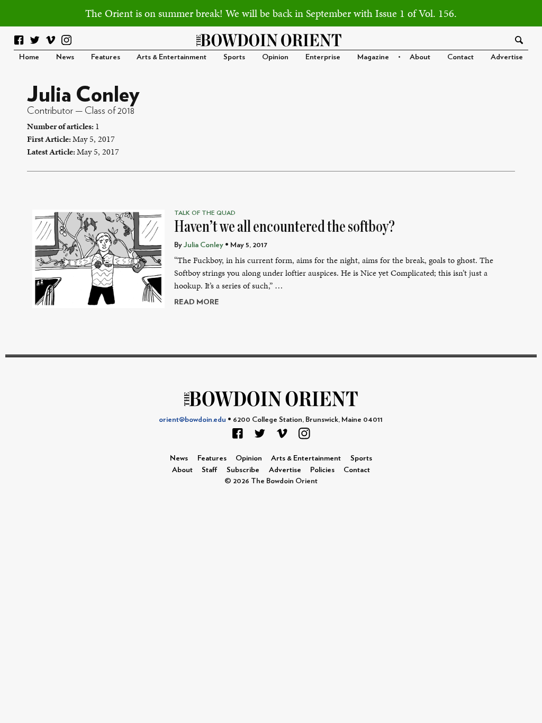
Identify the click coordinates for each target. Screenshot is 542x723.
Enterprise (322, 57)
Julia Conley (203, 245)
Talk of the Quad (205, 213)
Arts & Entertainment (171, 57)
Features (105, 57)
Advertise (507, 57)
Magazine (373, 57)
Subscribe (243, 470)
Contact (460, 57)
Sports (234, 57)
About (420, 57)
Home (29, 57)
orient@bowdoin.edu (192, 419)
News (65, 57)
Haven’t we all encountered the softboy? (284, 226)
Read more (196, 302)
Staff (210, 470)
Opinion (275, 57)
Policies (322, 470)
